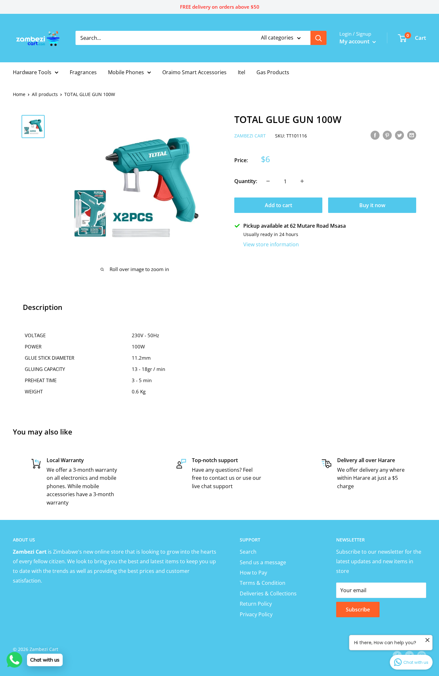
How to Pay (253, 572)
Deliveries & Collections (268, 593)
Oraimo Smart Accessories (194, 72)
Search (248, 551)
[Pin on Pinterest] (387, 135)
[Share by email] (411, 135)
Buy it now (372, 204)
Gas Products (272, 72)
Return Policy (256, 603)
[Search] (318, 38)
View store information (271, 244)
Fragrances (83, 72)
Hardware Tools (32, 72)
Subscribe (358, 609)
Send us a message (263, 562)
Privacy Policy (256, 614)
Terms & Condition (262, 582)
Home (19, 94)
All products (45, 94)
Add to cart (278, 204)
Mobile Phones (126, 72)
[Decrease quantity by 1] (268, 181)
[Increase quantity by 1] (302, 181)
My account (355, 41)
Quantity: (245, 180)
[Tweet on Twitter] (399, 135)
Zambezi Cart (250, 135)
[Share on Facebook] (375, 135)
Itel (241, 72)
